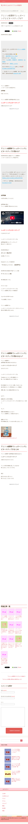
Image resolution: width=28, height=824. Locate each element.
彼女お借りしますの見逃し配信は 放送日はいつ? (4, 631)
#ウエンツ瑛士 (14, 56)
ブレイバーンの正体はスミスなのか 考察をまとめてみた (11, 645)
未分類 (3, 808)
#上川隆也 (8, 59)
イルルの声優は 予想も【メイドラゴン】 (18, 618)
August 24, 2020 (17, 73)
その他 (3, 793)
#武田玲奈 (20, 59)
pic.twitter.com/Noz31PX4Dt (16, 178)
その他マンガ (5, 795)
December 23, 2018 (6, 182)
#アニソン (12, 66)
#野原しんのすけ (14, 63)
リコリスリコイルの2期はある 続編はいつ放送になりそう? (11, 631)
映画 (3, 805)
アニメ (11, 23)
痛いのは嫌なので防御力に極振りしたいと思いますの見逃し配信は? (4, 661)
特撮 (3, 810)
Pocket (19, 31)
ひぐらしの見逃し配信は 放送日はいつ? (12, 679)
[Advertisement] (14, 124)
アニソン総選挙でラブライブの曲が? (4, 618)
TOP (9, 10)
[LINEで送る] (15, 31)
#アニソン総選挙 (21, 49)
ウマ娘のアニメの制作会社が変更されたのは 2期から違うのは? (4, 646)
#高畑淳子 (14, 59)
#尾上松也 (13, 58)
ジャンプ (4, 803)
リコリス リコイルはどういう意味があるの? (11, 618)
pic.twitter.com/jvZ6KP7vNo (8, 68)
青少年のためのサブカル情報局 (11, 5)
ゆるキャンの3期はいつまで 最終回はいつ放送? (18, 645)
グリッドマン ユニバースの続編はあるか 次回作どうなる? (18, 631)
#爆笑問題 (8, 56)
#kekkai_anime (5, 178)
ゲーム (3, 800)
